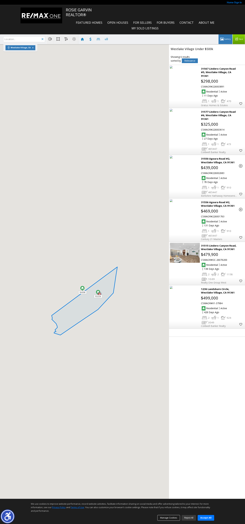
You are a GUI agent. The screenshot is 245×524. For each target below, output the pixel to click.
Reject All (188, 517)
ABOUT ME (206, 23)
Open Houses (117, 23)
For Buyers (165, 23)
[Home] (41, 15)
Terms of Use (77, 507)
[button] (7, 516)
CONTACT (187, 23)
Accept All (206, 517)
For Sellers (142, 23)
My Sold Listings (145, 28)
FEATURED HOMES (89, 23)
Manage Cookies (168, 517)
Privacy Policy (59, 507)
